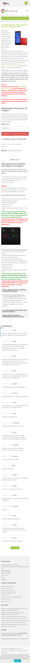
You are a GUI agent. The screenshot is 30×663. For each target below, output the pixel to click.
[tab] (15, 290)
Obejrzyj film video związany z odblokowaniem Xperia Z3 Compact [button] (13, 316)
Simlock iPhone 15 (6, 601)
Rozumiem (17, 661)
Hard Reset (19, 650)
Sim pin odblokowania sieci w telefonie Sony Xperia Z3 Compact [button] (14, 290)
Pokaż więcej (15, 548)
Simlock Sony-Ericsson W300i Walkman (11, 597)
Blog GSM (4, 605)
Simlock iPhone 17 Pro (7, 588)
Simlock (7, 18)
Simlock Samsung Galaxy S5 (8, 593)
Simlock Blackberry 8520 (7, 586)
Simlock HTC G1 (5, 595)
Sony (11, 18)
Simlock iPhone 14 (6, 599)
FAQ (2, 568)
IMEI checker (13, 650)
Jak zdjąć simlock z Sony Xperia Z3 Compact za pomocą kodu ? (14, 26)
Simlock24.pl (4, 650)
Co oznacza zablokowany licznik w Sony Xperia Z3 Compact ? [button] (14, 311)
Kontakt (3, 630)
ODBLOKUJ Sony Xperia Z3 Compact (15, 134)
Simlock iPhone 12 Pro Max (8, 591)
